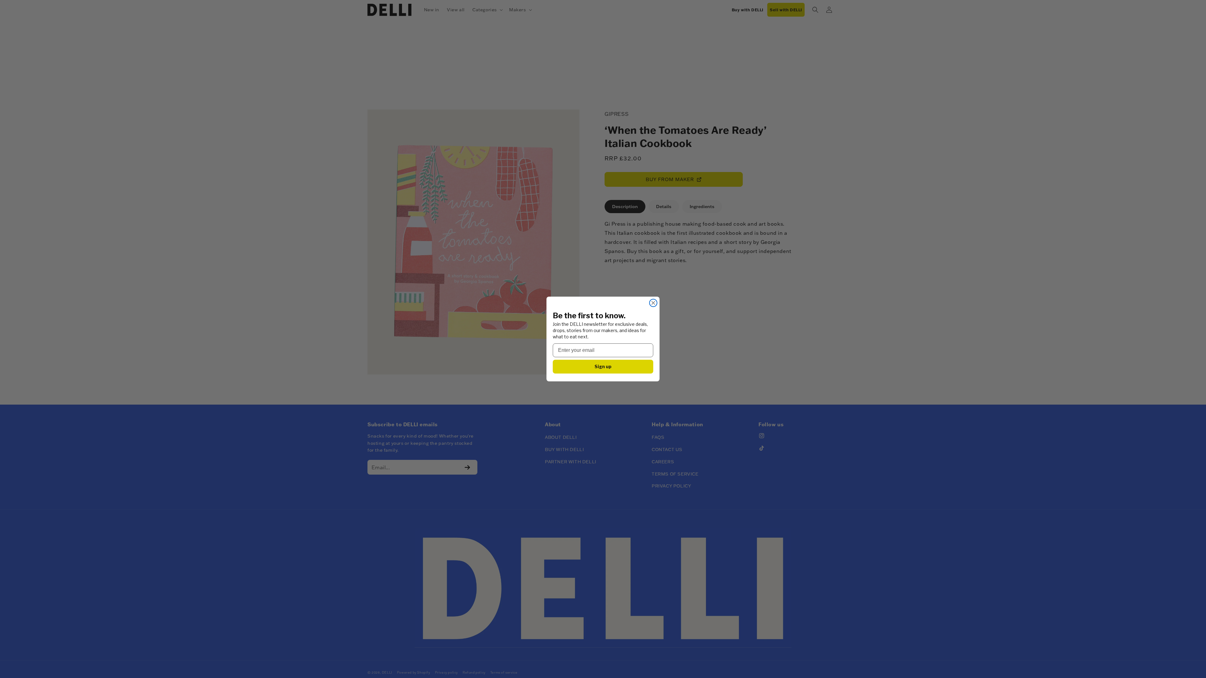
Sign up (603, 366)
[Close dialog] (653, 303)
